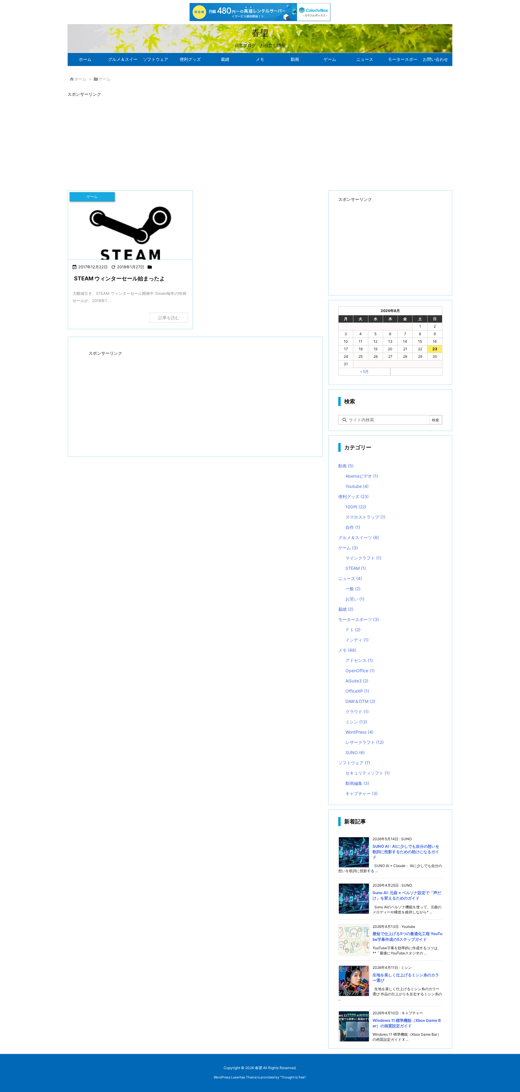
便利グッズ (353, 496)
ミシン (356, 721)
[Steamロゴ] (130, 234)
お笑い (354, 598)
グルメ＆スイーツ (358, 537)
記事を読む (168, 317)
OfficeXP (357, 691)
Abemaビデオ (361, 476)
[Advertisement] (248, 141)
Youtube (357, 486)
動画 (346, 465)
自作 (352, 527)
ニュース (350, 578)
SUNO (355, 752)
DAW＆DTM (360, 701)
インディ (357, 639)
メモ (347, 650)
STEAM (355, 568)
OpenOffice (360, 670)
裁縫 (345, 609)
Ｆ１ (353, 629)
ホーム (80, 78)
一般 (353, 588)
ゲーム (348, 547)
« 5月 (364, 371)
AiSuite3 (356, 680)
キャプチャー (361, 793)
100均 (355, 506)
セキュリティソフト (367, 772)
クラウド (357, 711)
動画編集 (357, 783)
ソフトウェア (354, 762)
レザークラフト (364, 742)
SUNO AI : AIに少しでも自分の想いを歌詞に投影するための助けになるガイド (406, 852)
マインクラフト (363, 557)
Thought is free (293, 1077)
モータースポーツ (358, 619)
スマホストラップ (365, 516)
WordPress (359, 732)
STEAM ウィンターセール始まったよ (119, 278)
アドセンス (359, 660)
